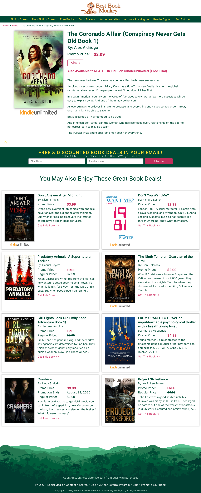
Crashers (45, 379)
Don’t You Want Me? (153, 195)
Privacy (39, 484)
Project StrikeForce (153, 379)
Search (83, 484)
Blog (93, 484)
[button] (6, 142)
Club (135, 484)
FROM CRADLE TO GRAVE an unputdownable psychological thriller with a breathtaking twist (167, 322)
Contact (71, 484)
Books (15, 25)
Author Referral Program (114, 484)
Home (6, 25)
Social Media (55, 484)
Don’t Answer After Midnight (60, 195)
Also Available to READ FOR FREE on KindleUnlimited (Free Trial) (117, 71)
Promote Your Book (153, 484)
